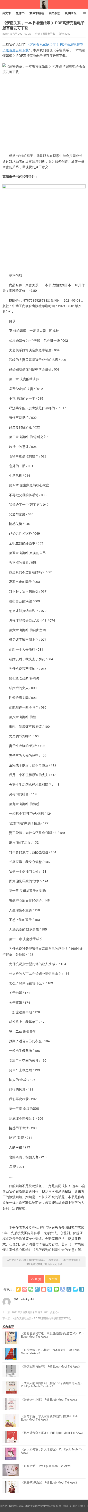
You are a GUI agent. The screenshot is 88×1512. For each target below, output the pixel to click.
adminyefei (27, 1299)
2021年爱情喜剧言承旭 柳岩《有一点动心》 (36, 1312)
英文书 (6, 13)
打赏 (54, 1279)
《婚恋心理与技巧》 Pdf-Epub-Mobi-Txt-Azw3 (50, 1366)
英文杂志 (54, 13)
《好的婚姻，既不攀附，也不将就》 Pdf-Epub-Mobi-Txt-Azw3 (51, 1351)
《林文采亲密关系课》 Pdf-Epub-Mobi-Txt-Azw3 (52, 1433)
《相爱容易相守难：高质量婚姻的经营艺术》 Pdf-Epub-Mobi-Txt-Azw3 (52, 1335)
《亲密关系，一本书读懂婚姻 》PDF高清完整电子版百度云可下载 (43, 25)
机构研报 (71, 13)
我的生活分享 (44, 4)
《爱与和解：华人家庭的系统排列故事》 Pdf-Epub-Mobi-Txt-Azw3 (50, 1417)
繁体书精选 (36, 13)
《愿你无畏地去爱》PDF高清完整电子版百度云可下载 (41, 1318)
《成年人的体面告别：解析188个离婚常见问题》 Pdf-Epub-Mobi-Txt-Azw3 (52, 1384)
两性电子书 (49, 33)
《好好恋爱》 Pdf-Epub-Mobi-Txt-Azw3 (46, 1466)
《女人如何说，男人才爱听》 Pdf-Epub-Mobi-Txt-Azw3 (52, 1451)
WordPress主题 (46, 1505)
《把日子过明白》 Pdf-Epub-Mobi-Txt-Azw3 (49, 1482)
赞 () (38, 1279)
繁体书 (20, 13)
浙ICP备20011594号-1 (75, 1505)
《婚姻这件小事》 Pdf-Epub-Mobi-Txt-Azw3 (49, 1400)
